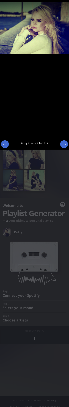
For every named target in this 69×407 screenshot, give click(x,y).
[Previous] (5, 144)
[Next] (64, 144)
